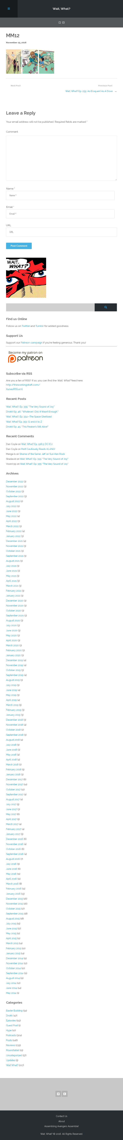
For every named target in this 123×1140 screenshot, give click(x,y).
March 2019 (12, 705)
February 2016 (13, 888)
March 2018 (12, 764)
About (61, 1121)
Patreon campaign (31, 342)
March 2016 (12, 883)
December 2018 (14, 719)
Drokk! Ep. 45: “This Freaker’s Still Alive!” (27, 426)
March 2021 (12, 585)
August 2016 (13, 859)
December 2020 (14, 600)
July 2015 (11, 923)
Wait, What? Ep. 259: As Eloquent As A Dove (89, 91)
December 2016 (14, 839)
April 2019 (11, 700)
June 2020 (11, 630)
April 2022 (11, 521)
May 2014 (11, 993)
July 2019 (11, 685)
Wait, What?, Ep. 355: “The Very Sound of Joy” (30, 406)
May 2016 (11, 873)
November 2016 (14, 844)
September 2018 (14, 734)
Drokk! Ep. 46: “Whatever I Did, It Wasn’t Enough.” (32, 411)
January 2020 (13, 655)
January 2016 (13, 893)
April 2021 (11, 580)
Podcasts (11, 1035)
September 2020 (15, 615)
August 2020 (13, 620)
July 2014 (11, 983)
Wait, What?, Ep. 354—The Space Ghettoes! (29, 416)
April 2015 (11, 938)
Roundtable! (12, 1050)
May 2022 (11, 516)
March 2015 (12, 943)
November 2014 (14, 963)
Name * (10, 188)
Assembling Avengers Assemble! (61, 1126)
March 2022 (12, 526)
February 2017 (13, 829)
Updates (10, 1060)
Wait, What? (61, 8)
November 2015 (14, 903)
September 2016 (15, 854)
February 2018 (13, 769)
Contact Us (61, 1116)
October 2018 (13, 729)
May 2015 (11, 933)
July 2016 (11, 864)
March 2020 (12, 645)
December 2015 (14, 898)
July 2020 (11, 625)
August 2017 (13, 799)
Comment (12, 131)
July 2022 (11, 506)
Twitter (26, 325)
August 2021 (13, 560)
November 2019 (14, 665)
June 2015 (11, 928)
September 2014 (14, 973)
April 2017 (11, 819)
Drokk (9, 1015)
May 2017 (11, 814)
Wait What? (12, 1065)
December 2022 (14, 481)
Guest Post (12, 1025)
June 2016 (11, 868)
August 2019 (13, 680)
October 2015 (13, 908)
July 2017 (11, 804)
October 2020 (13, 610)
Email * (10, 206)
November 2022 (14, 486)
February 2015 (13, 948)
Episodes (11, 1020)
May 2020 (11, 635)
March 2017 (12, 824)
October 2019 (13, 670)
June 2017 (11, 809)
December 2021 (14, 541)
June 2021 (11, 570)
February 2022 (13, 531)
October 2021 (13, 551)
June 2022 (11, 511)
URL (8, 225)
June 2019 (11, 690)
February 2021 (13, 590)
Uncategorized (14, 1055)
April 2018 (11, 759)
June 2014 (11, 988)
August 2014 (13, 978)
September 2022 (15, 496)
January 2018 (13, 774)
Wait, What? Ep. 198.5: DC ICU (37, 444)
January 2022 (13, 536)
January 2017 (13, 834)
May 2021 (11, 575)
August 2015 (13, 918)
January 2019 (13, 714)
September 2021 (14, 556)
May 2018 (11, 754)
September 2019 (14, 675)
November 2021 (14, 546)
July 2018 (11, 744)
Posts (9, 1040)
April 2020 (11, 640)
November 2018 (14, 724)
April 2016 (11, 878)
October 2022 (13, 491)
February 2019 (13, 710)
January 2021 (13, 595)
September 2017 (14, 794)
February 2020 (14, 650)
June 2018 (11, 749)
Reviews (10, 1045)
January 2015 (13, 953)
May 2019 (11, 695)
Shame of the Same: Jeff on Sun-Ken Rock (42, 454)
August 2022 (13, 501)
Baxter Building (14, 1010)
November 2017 (14, 784)
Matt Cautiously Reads (38, 449)
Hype (9, 1030)
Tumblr (40, 325)
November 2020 (14, 605)
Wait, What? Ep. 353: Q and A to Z (24, 421)
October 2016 (13, 849)
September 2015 (14, 913)
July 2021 (11, 565)
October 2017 (13, 789)
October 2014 (13, 968)
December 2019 (14, 660)
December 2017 (14, 779)
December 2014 (14, 958)
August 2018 (13, 739)
